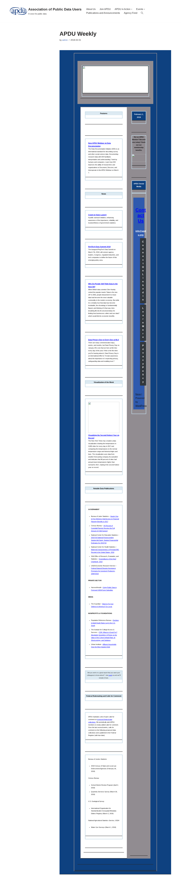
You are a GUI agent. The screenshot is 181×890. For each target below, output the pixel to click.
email (110, 675)
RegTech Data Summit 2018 (99, 247)
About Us (91, 9)
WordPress (141, 406)
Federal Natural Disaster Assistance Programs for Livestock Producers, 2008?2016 (103, 570)
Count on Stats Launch (97, 215)
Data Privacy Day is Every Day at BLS (103, 340)
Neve (138, 394)
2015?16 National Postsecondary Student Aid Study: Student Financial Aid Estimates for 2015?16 (104, 540)
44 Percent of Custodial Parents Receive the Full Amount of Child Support (103, 528)
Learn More (143, 322)
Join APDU (105, 9)
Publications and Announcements (103, 13)
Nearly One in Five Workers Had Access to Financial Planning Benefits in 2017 (105, 518)
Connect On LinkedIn (143, 271)
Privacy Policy (143, 363)
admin (65, 40)
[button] (131, 9)
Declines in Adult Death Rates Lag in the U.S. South (105, 622)
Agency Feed (130, 13)
